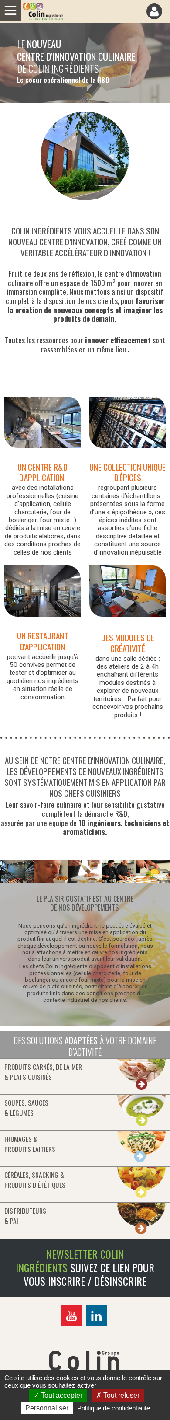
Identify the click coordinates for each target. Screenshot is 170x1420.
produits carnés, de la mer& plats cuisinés (43, 1072)
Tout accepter (60, 1395)
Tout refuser (120, 1395)
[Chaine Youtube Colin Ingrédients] (72, 1325)
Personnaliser (46, 1408)
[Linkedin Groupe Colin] (97, 1325)
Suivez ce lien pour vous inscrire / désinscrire (89, 1274)
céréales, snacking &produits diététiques (34, 1180)
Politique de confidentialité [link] (113, 1408)
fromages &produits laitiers (29, 1144)
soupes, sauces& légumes (26, 1107)
